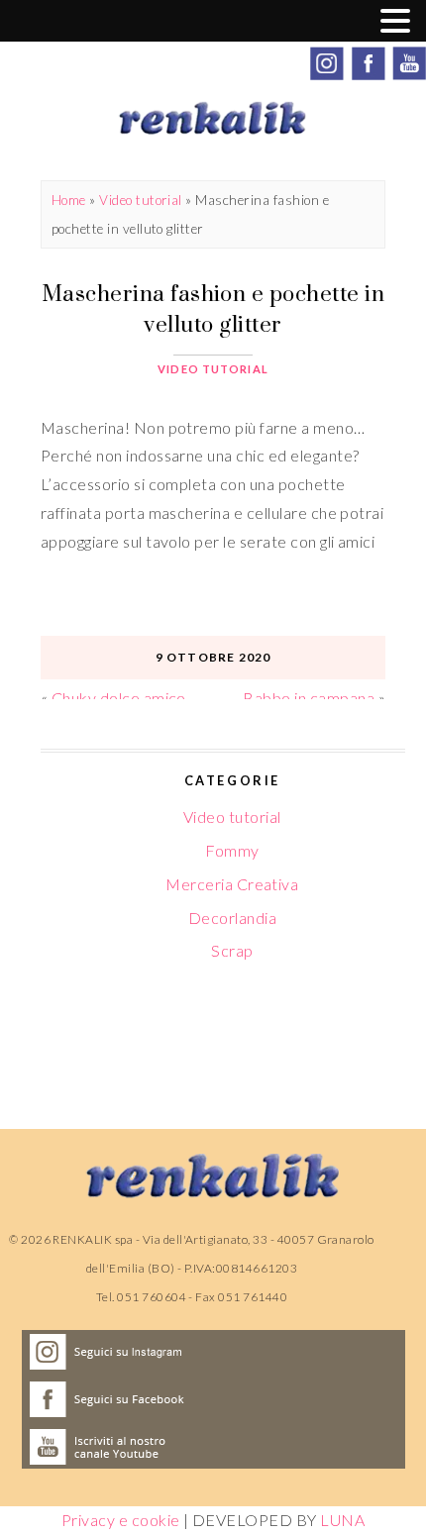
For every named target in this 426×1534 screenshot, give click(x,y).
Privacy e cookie (120, 1519)
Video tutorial (140, 200)
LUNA (342, 1519)
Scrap (232, 950)
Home (69, 200)
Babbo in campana (308, 697)
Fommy (232, 850)
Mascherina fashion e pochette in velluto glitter (213, 308)
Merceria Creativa (231, 883)
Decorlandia (232, 917)
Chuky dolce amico (119, 697)
